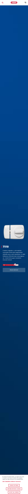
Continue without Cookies (14, 488)
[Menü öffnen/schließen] (25, 2)
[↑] (11, 242)
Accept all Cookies (14, 492)
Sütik (3, 481)
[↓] (16, 242)
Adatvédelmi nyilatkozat (10, 481)
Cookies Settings (14, 485)
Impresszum (18, 481)
